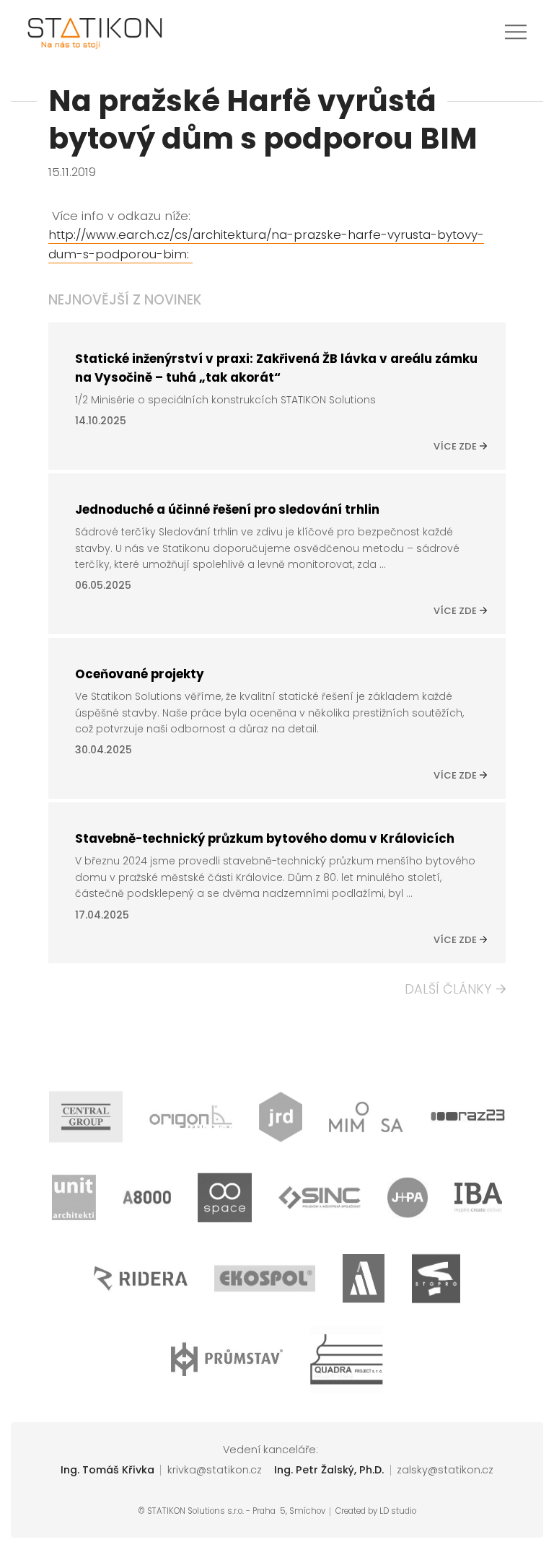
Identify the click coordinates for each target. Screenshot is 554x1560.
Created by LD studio (375, 1511)
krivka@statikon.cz (214, 1470)
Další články (448, 989)
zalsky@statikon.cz (445, 1470)
